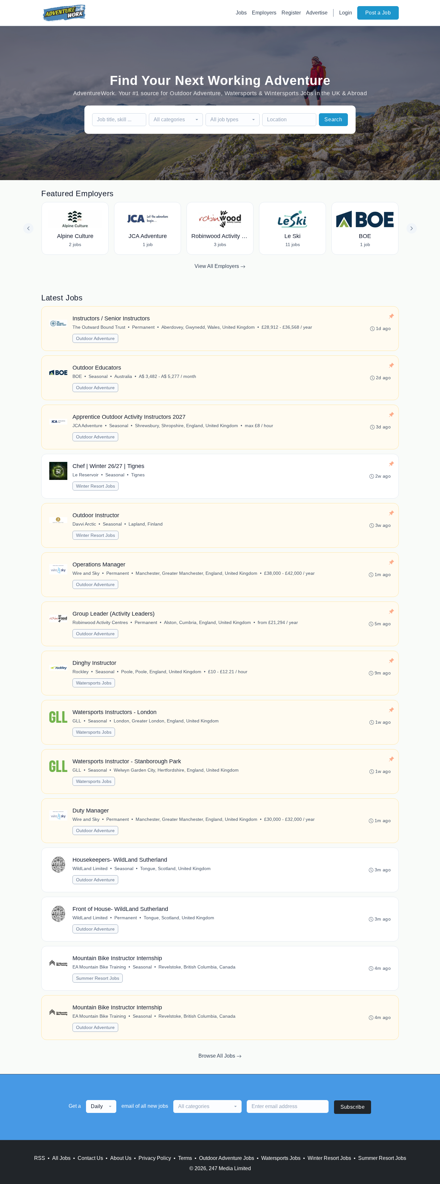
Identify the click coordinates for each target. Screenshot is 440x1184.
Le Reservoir (85, 474)
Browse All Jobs (217, 1056)
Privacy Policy (155, 1158)
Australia (123, 376)
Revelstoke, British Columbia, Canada (196, 966)
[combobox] (176, 119)
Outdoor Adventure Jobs (226, 1158)
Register (291, 12)
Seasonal (98, 376)
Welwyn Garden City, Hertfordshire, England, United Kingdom (176, 770)
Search (333, 119)
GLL (76, 720)
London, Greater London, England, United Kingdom (166, 720)
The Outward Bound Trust (98, 327)
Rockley (80, 671)
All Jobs (61, 1158)
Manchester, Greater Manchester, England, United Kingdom (196, 573)
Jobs (241, 12)
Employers (264, 12)
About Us (120, 1158)
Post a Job (378, 12)
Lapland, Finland (146, 524)
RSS (39, 1158)
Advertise (317, 12)
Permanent (143, 327)
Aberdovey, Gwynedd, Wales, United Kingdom (208, 327)
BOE (77, 376)
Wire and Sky (86, 573)
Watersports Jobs (93, 682)
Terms (185, 1158)
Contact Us (90, 1158)
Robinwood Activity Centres (100, 622)
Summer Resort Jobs (97, 978)
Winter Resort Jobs (95, 486)
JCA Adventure (87, 425)
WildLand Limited (90, 868)
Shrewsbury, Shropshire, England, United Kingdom (186, 425)
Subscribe (352, 1107)
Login (345, 12)
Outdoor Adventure (95, 338)
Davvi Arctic (84, 524)
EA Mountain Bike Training (99, 966)
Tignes (138, 474)
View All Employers (217, 266)
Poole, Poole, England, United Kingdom (161, 671)
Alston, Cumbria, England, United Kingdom (207, 622)
